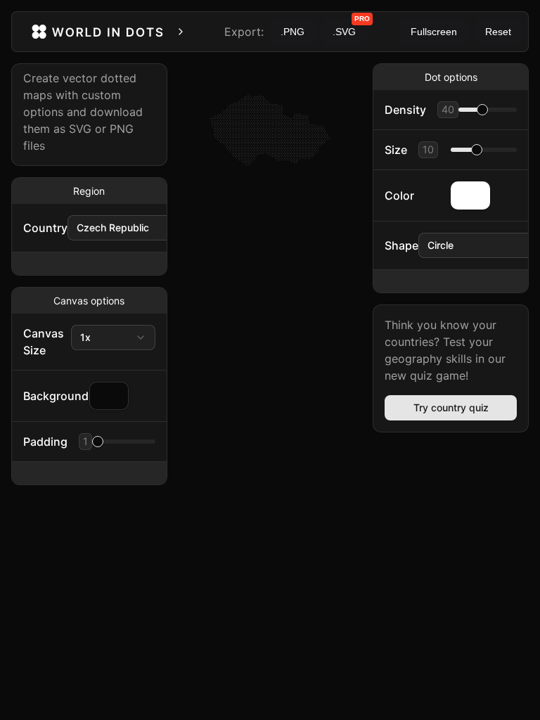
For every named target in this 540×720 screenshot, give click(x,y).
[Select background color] (109, 396)
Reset (498, 31)
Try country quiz (451, 407)
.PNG (292, 31)
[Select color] (470, 195)
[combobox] (138, 227)
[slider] (97, 441)
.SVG (350, 27)
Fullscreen (434, 31)
